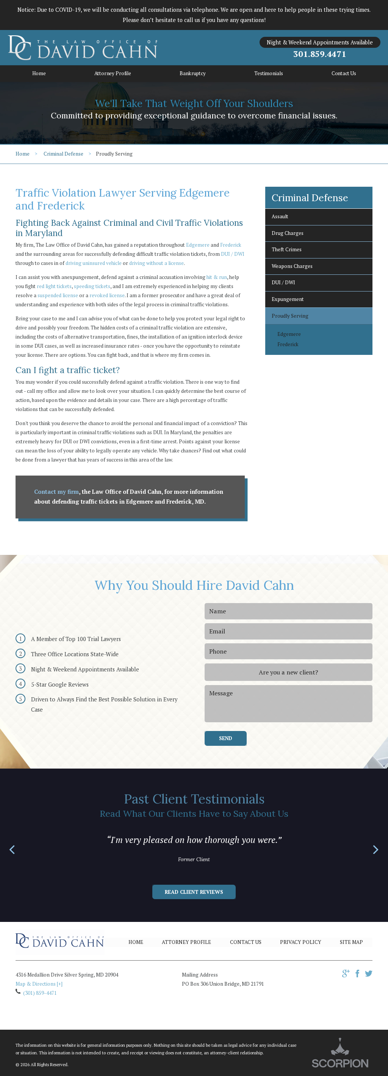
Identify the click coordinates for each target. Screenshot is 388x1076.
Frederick (230, 244)
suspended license (58, 295)
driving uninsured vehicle (94, 263)
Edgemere (198, 244)
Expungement (288, 299)
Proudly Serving (290, 315)
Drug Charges (288, 233)
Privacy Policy (300, 942)
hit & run (217, 277)
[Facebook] (357, 975)
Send (225, 738)
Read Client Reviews (194, 892)
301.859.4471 (319, 54)
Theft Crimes (287, 249)
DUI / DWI (232, 253)
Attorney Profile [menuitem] (112, 73)
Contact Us (245, 942)
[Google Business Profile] (346, 975)
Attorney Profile (186, 942)
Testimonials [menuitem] (268, 73)
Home (23, 153)
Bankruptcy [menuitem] (193, 73)
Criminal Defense (63, 153)
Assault (280, 216)
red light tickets (54, 286)
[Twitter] (368, 975)
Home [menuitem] (39, 73)
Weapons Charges (292, 266)
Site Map (351, 942)
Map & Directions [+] (39, 983)
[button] (12, 850)
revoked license (107, 295)
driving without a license (156, 263)
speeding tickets (92, 286)
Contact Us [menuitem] (344, 73)
